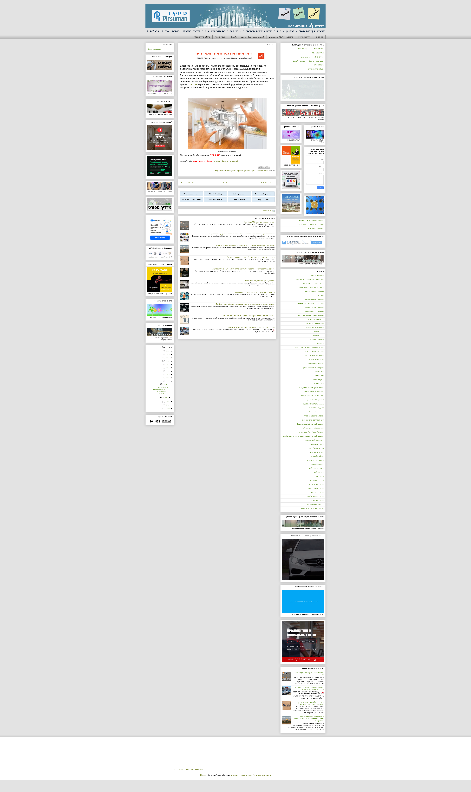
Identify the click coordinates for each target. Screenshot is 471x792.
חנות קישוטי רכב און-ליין (315, 327)
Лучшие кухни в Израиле (314, 299)
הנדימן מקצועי (239, 199)
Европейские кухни (222, 171)
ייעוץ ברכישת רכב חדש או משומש (311, 220)
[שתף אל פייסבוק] (261, 167)
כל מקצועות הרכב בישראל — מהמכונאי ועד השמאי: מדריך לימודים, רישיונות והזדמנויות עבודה (243, 269)
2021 (167, 368)
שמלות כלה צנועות (317, 456)
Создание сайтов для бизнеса (311, 388)
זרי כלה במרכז (318, 335)
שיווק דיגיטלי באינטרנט (191, 199)
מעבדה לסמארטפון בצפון (314, 351)
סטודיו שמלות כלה (317, 444)
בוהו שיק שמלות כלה (316, 448)
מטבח (266, 171)
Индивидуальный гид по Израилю (310, 424)
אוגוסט (164, 384)
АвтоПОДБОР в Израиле (314, 392)
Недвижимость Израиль (314, 311)
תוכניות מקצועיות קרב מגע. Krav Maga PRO (259, 222)
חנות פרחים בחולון (317, 275)
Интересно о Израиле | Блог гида (310, 303)
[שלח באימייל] (268, 167)
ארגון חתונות (319, 384)
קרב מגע (320, 295)
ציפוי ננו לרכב (319, 472)
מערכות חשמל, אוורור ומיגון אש (312, 508)
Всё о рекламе (239, 194)
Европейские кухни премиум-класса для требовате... (160, 390)
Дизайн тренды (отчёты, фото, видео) (247, 37)
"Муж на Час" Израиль (315, 400)
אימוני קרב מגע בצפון (316, 319)
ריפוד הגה (320, 476)
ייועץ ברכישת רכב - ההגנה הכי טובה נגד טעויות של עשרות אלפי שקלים (251, 327)
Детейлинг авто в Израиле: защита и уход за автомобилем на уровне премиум (245, 304)
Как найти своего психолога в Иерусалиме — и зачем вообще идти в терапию (245, 245)
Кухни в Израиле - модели (313, 368)
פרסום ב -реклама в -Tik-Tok (281, 37)
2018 (167, 378)
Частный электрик (316, 412)
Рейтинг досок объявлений (313, 428)
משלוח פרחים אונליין (202, 37)
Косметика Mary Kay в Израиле (311, 432)
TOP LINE (192, 84)
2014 (167, 408)
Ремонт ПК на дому (316, 408)
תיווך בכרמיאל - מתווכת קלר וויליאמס (310, 279)
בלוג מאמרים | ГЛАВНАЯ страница (310, 49)
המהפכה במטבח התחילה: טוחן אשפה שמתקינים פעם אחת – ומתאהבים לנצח (248, 316)
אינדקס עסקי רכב (215, 199)
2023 (167, 361)
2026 (167, 351)
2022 (167, 364)
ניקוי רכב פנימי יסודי (316, 480)
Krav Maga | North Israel (314, 323)
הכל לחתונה (319, 372)
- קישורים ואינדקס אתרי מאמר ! (188, 769)
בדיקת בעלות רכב (317, 492)
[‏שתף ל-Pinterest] (259, 167)
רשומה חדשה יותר (267, 182)
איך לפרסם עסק (304, 37)
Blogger (203, 775)
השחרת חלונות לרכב (316, 468)
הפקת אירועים (318, 380)
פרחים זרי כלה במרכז (316, 452)
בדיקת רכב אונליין (317, 500)
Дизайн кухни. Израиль (314, 291)
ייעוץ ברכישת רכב (317, 464)
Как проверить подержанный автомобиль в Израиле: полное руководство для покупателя (241, 234)
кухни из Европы (250, 171)
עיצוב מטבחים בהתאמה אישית (312, 283)
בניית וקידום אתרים (316, 360)
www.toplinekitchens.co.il (226, 161)
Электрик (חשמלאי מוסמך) (313, 404)
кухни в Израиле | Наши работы (311, 315)
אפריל (165, 397)
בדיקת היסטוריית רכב (316, 488)
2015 (167, 405)
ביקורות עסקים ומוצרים (315, 460)
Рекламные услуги (191, 194)
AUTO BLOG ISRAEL (315, 504)
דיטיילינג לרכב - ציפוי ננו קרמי (313, 420)
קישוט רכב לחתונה (317, 339)
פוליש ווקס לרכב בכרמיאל (314, 440)
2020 (167, 371)
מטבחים (260, 171)
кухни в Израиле (236, 171)
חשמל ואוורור (220, 37)
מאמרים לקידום (263, 199)
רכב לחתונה (319, 376)
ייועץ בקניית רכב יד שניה (315, 228)
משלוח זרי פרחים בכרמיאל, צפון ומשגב (309, 347)
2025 (167, 354)
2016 (167, 401)
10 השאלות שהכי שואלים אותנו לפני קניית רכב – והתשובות (255, 292)
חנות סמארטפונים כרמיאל (314, 356)
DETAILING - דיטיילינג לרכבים (312, 396)
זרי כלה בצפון (319, 331)
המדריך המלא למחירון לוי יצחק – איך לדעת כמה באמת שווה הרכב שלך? (250, 257)
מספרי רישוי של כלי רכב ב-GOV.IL (311, 224)
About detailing (215, 194)
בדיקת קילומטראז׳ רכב (315, 496)
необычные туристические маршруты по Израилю (303, 436)
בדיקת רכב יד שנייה (316, 484)
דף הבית (319, 37)
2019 (167, 374)
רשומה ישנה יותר (187, 182)
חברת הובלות (319, 344)
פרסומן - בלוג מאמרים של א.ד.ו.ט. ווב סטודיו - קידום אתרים (251, 775)
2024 (167, 358)
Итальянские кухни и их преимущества (260, 281)
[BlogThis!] (266, 167)
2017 (167, 381)
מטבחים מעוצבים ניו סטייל (314, 416)
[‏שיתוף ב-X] (264, 167)
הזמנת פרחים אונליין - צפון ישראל (311, 287)
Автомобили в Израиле (314, 307)
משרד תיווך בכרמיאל (316, 364)
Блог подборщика (263, 194)
